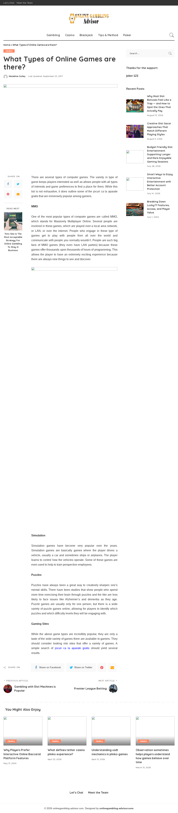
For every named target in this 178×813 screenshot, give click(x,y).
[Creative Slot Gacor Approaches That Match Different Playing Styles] (135, 131)
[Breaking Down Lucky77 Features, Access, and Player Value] (135, 209)
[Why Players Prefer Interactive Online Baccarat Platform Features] (22, 731)
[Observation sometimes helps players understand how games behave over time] (155, 731)
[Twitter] (18, 184)
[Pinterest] (8, 194)
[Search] (172, 35)
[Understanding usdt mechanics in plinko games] (111, 731)
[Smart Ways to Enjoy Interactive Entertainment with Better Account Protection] (135, 183)
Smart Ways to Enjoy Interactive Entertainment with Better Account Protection (160, 181)
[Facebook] (8, 184)
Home (6, 45)
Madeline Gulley (17, 76)
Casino (9, 51)
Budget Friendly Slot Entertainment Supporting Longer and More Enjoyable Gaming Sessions (159, 154)
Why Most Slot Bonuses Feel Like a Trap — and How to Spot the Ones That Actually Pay (159, 103)
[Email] (18, 194)
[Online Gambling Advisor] (89, 17)
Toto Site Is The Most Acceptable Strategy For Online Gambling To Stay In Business (13, 241)
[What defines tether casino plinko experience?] (67, 731)
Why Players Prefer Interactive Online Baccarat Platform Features (22, 754)
